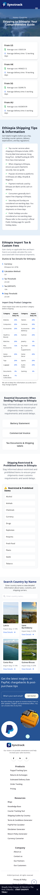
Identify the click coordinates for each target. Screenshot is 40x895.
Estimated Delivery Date (20, 779)
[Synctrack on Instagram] (26, 758)
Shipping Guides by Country (19, 815)
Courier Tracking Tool (16, 811)
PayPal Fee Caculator (16, 825)
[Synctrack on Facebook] (13, 758)
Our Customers (20, 865)
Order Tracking (16, 784)
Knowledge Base (14, 806)
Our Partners (19, 861)
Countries (23, 17)
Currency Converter (16, 838)
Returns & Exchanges (18, 775)
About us (17, 852)
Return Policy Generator (17, 834)
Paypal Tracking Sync (18, 770)
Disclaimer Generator (16, 829)
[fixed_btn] (37, 890)
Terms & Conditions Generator (20, 820)
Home (15, 17)
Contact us (18, 856)
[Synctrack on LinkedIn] (20, 758)
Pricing (13, 789)
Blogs (10, 802)
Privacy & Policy (20, 879)
